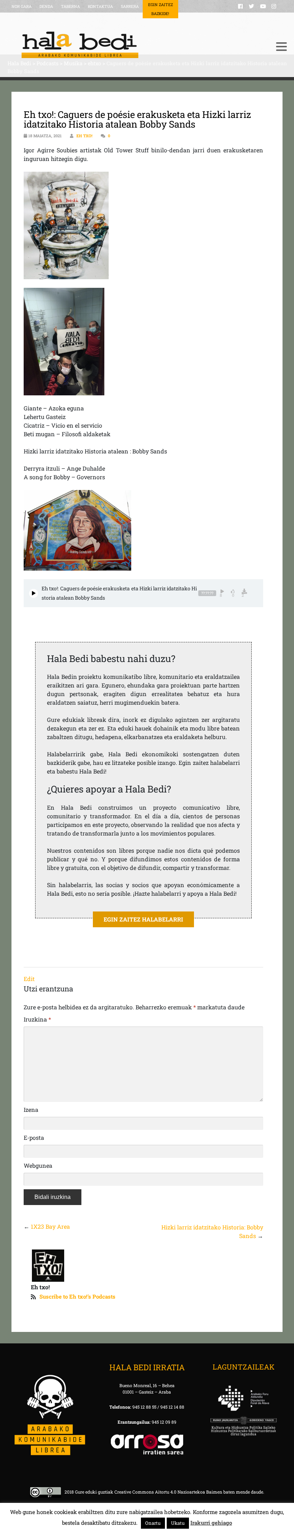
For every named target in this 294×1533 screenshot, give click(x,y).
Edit (29, 978)
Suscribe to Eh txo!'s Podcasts (77, 1296)
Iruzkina (37, 1019)
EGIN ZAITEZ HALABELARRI (143, 919)
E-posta (34, 1137)
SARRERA (130, 6)
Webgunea (38, 1165)
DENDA (46, 6)
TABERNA (70, 6)
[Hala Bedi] (138, 45)
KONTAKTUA (100, 6)
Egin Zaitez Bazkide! (160, 9)
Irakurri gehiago (211, 1522)
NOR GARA (21, 6)
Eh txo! (84, 135)
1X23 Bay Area (50, 1226)
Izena (31, 1109)
